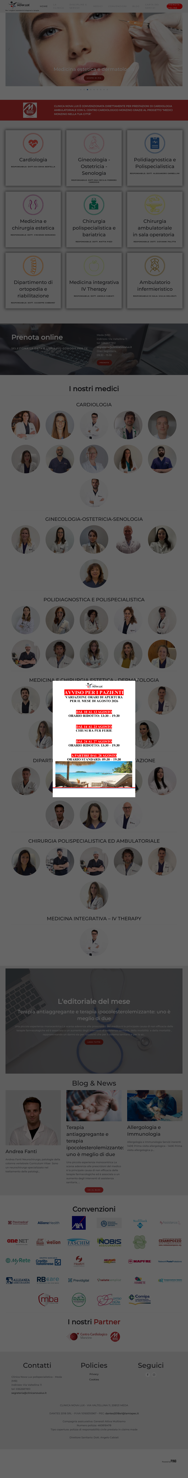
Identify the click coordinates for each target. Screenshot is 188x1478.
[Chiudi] (137, 679)
